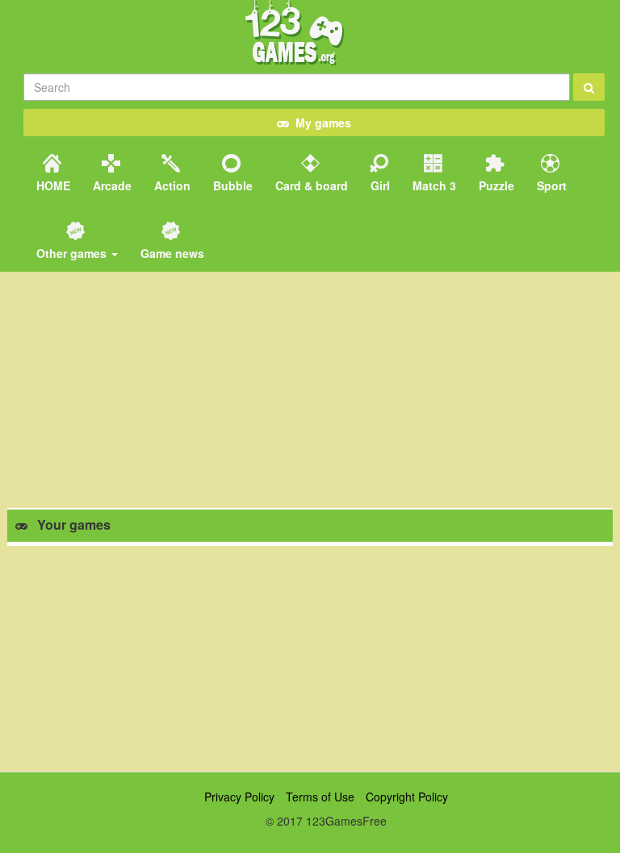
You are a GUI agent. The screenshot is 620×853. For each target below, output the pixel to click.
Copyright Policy (407, 797)
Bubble (231, 185)
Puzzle (494, 185)
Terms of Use (320, 797)
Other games (71, 253)
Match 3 (432, 185)
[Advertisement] (310, 659)
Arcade (111, 185)
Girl (378, 185)
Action (171, 185)
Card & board (310, 185)
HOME (51, 185)
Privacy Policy (239, 797)
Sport (550, 185)
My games (320, 122)
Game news (170, 253)
